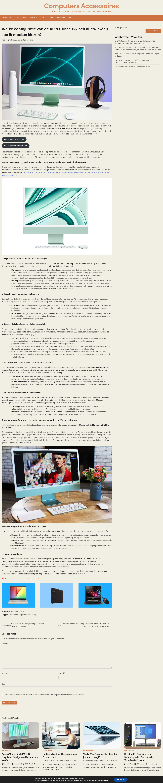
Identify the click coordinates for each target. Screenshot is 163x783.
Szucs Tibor (28, 40)
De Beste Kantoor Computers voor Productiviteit (132, 67)
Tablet (44, 18)
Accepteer (120, 779)
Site (3, 684)
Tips (51, 18)
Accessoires (21, 18)
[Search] (159, 18)
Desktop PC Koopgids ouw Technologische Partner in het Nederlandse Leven (139, 757)
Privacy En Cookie (64, 18)
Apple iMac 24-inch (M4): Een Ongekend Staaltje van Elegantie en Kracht (20, 757)
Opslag (33, 615)
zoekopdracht (153, 31)
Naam (5, 673)
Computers (8, 18)
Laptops (33, 18)
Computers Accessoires (81, 6)
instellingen (104, 781)
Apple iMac (13, 615)
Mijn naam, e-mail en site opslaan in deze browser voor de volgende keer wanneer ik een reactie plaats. (47, 695)
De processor (24, 615)
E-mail (61, 673)
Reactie (5, 644)
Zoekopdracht (121, 27)
